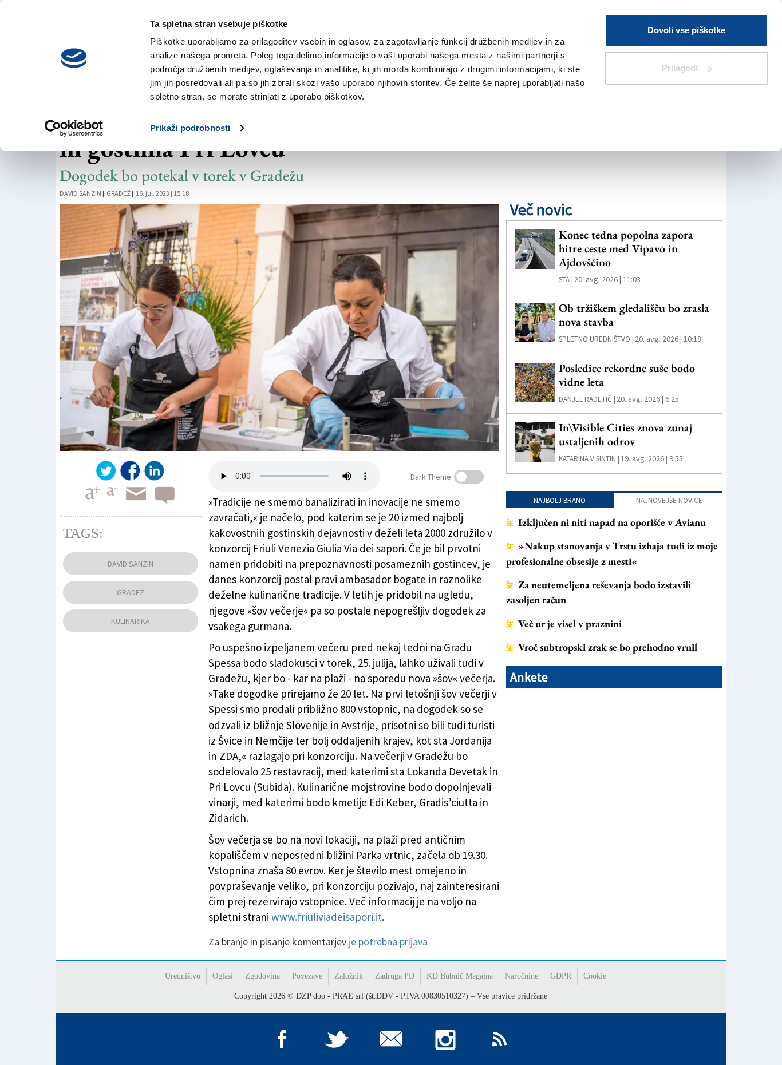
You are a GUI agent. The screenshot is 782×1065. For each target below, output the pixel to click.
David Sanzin (80, 193)
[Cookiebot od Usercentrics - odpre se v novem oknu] (74, 128)
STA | (566, 279)
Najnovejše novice (669, 500)
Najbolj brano (560, 500)
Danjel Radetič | (587, 399)
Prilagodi (680, 68)
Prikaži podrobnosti (190, 128)
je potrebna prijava (388, 941)
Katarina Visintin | (589, 459)
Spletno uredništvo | (596, 339)
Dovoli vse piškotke (686, 30)
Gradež (118, 193)
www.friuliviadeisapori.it (326, 917)
